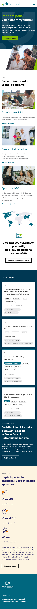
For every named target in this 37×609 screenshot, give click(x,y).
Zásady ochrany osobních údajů (13, 599)
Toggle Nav (34, 4)
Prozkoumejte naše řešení (11, 204)
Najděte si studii (10, 38)
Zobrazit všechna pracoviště (18, 261)
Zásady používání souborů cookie (14, 601)
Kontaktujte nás (10, 566)
